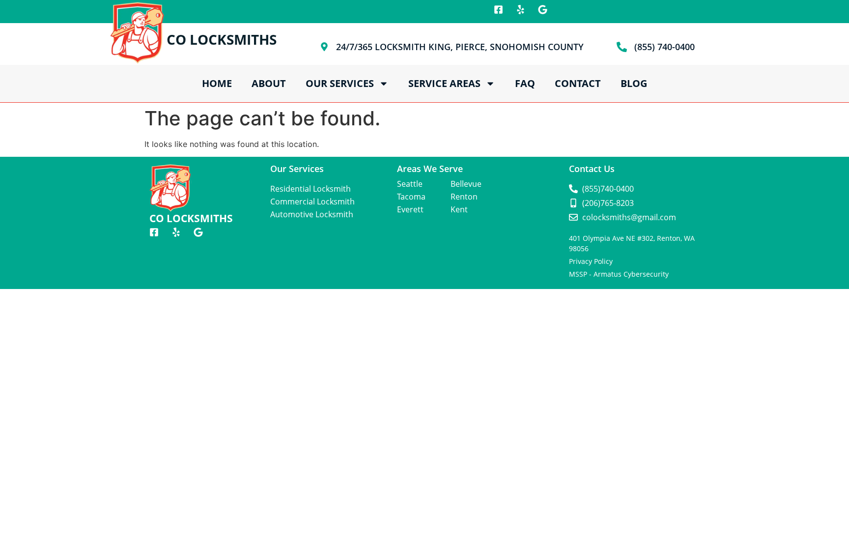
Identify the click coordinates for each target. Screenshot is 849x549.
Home (217, 83)
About (269, 83)
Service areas (444, 83)
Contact (578, 83)
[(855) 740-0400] (622, 47)
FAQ (525, 83)
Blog (634, 83)
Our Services (340, 83)
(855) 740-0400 (664, 47)
